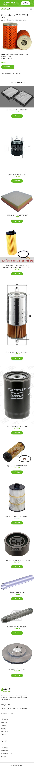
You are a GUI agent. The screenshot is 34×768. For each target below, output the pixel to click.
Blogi (2, 745)
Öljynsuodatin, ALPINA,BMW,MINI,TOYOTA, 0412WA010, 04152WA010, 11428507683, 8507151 (17, 266)
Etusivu (3, 20)
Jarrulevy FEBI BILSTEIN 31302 (17, 669)
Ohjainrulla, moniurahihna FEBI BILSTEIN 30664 (17, 560)
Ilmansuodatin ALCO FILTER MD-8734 (17, 215)
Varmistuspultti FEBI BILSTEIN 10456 (17, 627)
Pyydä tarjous (25, 3)
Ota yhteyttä (4, 747)
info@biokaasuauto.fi (7, 713)
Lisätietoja (7, 67)
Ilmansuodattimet (6, 56)
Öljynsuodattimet (13, 54)
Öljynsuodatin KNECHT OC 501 (17, 174)
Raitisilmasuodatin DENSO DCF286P (17, 110)
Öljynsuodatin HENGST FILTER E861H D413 (17, 516)
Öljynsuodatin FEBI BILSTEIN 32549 (17, 466)
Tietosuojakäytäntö (6, 753)
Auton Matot (4, 722)
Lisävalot (3, 725)
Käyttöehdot (4, 750)
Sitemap (3, 756)
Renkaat (3, 728)
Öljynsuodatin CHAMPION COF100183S (17, 426)
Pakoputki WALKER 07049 (17, 592)
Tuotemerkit (4, 731)
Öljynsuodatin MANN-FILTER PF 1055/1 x (17, 352)
